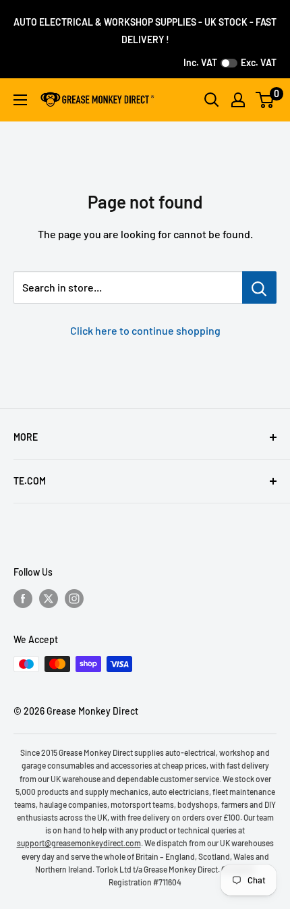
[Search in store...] (259, 287)
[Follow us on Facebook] (22, 597)
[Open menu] (20, 99)
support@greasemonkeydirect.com (79, 843)
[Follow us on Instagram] (74, 597)
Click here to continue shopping (145, 330)
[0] (265, 100)
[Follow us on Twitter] (48, 597)
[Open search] (211, 99)
